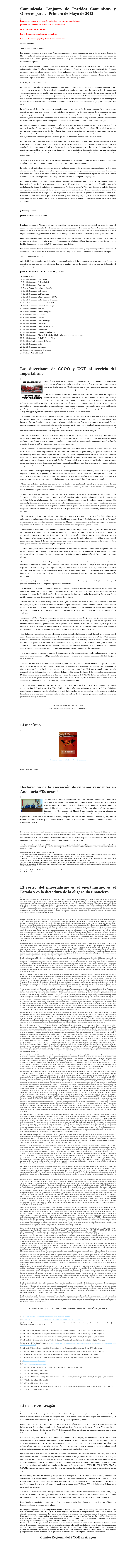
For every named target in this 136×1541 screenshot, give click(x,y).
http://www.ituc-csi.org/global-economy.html (35, 1364)
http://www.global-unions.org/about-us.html (34, 1361)
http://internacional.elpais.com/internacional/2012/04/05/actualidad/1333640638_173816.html (46, 1316)
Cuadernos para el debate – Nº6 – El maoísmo (68, 760)
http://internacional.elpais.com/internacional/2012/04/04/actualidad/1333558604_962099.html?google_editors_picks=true (53, 1320)
